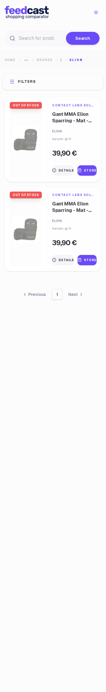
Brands (45, 60)
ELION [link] (76, 60)
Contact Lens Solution (73, 105)
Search (82, 38)
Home (10, 60)
